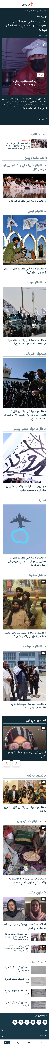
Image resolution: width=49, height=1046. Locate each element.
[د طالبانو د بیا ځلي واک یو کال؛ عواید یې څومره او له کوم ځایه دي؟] (24, 312)
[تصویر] (29, 1042)
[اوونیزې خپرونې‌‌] (18, 1042)
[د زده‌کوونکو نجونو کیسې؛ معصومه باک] (38, 970)
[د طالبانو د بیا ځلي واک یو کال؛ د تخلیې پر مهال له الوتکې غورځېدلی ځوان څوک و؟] (24, 529)
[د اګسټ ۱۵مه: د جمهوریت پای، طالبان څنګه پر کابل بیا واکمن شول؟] (24, 604)
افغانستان (26, 140)
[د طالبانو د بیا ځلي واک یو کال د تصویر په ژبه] (24, 792)
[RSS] (14, 1022)
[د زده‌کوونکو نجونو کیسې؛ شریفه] (38, 1005)
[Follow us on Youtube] (32, 1022)
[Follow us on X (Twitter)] (38, 1022)
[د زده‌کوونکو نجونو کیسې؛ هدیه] (38, 993)
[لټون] (41, 1042)
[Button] (42, 120)
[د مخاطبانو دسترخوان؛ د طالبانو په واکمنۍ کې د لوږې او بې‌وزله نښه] (24, 850)
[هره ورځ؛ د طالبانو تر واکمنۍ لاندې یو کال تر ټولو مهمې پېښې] (24, 458)
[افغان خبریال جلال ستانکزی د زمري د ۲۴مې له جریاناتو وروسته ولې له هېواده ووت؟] (38, 949)
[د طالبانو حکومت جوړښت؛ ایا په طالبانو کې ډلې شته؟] (24, 676)
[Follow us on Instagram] (26, 1022)
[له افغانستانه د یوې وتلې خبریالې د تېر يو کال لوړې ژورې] (24, 909)
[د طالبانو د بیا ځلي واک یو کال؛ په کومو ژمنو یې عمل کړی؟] (24, 240)
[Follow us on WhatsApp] (20, 1022)
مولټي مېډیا (42, 16)
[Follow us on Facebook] (44, 1022)
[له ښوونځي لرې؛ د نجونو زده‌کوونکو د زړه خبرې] (24, 738)
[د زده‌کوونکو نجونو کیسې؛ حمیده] (38, 981)
